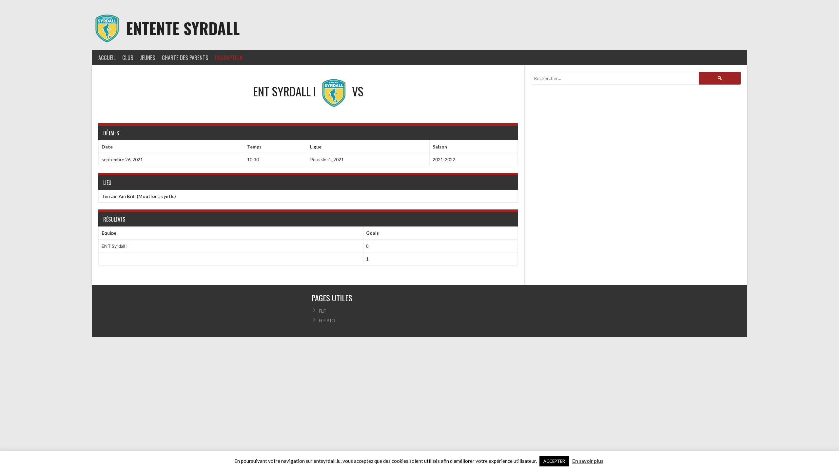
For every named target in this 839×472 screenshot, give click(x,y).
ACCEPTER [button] (554, 461)
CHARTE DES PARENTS (185, 57)
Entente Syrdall (183, 28)
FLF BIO (327, 320)
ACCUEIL (107, 57)
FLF (322, 311)
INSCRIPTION (229, 57)
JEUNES (147, 57)
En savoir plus (587, 461)
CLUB (127, 57)
